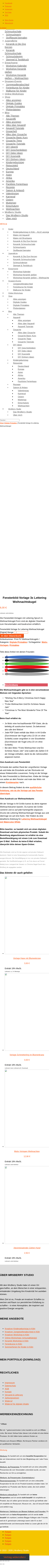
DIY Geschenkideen (16, 150)
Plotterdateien (13, 109)
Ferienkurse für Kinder (17, 87)
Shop (7, 97)
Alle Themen (12, 115)
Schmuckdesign (14, 56)
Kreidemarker (12, 782)
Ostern (9, 199)
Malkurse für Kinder (16, 90)
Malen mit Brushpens (22, 238)
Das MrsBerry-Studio (17, 215)
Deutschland (12, 168)
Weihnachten (13, 209)
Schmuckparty (13, 34)
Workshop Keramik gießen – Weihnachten (16, 77)
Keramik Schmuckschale (13, 30)
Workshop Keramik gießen (15, 70)
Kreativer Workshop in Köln (17, 1335)
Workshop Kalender (16, 65)
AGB (7, 1389)
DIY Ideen (11, 147)
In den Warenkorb (11, 635)
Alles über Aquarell (16, 125)
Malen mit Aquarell (21, 235)
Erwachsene (11, 62)
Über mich (11, 218)
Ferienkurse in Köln (13, 1344)
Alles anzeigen (13, 100)
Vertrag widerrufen (14, 1557)
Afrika (9, 178)
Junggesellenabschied (17, 84)
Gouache (11, 131)
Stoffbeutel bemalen (16, 37)
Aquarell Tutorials (15, 128)
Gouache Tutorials (15, 143)
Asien (9, 174)
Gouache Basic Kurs (17, 137)
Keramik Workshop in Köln (16, 1341)
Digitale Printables (15, 106)
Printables (14, 645)
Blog (7, 112)
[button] (7, 657)
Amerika (10, 181)
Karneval (10, 196)
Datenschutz (10, 1386)
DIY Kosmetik (13, 156)
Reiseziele (11, 165)
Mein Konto (9, 20)
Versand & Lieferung (14, 1395)
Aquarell (10, 119)
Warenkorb (9, 23)
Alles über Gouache (16, 134)
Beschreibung (11, 685)
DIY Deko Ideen (14, 153)
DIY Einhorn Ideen (15, 159)
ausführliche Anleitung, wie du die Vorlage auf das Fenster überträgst (21, 790)
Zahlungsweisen (12, 1398)
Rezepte (10, 187)
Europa (10, 171)
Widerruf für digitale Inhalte (17, 1404)
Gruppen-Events (13, 81)
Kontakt (8, 1392)
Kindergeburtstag (15, 162)
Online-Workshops (14, 94)
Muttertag (11, 202)
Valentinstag (12, 193)
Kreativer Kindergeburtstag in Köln (20, 1329)
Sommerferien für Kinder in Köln (19, 1347)
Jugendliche (11, 41)
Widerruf (8, 1401)
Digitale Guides (14, 103)
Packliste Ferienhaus (17, 184)
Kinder (10, 229)
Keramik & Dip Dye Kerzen (15, 45)
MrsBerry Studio (13, 212)
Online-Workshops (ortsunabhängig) (21, 1338)
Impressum (10, 1383)
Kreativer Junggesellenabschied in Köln (22, 1332)
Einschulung (12, 206)
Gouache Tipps (14, 140)
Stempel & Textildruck (17, 59)
